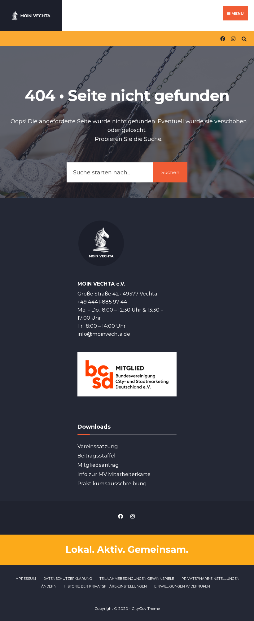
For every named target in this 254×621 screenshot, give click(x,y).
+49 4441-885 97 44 (102, 302)
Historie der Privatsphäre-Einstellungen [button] (105, 586)
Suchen (170, 172)
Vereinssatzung (97, 446)
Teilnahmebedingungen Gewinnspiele (136, 578)
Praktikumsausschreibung (112, 483)
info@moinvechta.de (103, 334)
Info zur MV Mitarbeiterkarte (114, 474)
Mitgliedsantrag (98, 465)
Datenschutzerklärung (67, 578)
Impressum (25, 578)
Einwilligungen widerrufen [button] (182, 586)
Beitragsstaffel (96, 456)
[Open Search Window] (244, 38)
